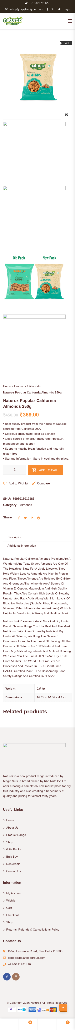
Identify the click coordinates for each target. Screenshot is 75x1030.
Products (20, 386)
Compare (43, 483)
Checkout (12, 915)
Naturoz (36, 1002)
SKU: (7, 498)
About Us (12, 827)
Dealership (13, 863)
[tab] (37, 537)
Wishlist (11, 900)
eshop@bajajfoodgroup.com (26, 9)
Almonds (34, 386)
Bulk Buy (12, 856)
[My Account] (46, 1024)
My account (13, 893)
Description (15, 537)
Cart (9, 907)
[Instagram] (16, 976)
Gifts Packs (13, 849)
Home (7, 386)
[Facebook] (7, 976)
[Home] (9, 1024)
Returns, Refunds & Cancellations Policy (32, 929)
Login (66, 9)
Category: (10, 505)
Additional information (22, 545)
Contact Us (13, 871)
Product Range (16, 834)
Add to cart (49, 470)
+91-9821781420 (39, 3)
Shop (9, 842)
